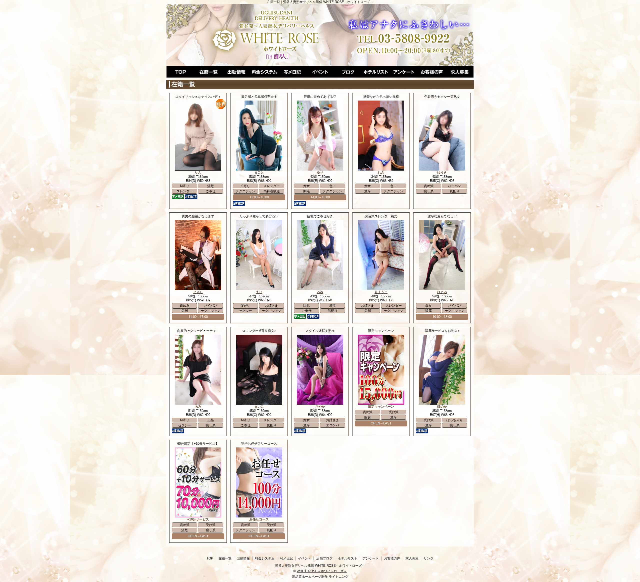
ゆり (320, 172)
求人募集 (460, 72)
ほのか (442, 406)
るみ (320, 292)
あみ (198, 406)
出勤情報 (236, 72)
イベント (320, 72)
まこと (259, 172)
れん (381, 172)
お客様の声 (432, 72)
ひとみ (442, 292)
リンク (429, 558)
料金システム (264, 72)
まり (259, 292)
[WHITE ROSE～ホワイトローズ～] (320, 35)
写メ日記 (292, 72)
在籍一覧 (208, 72)
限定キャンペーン (381, 406)
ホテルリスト (376, 72)
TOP (180, 72)
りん (198, 172)
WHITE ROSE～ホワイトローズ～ (322, 571)
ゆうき (442, 172)
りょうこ (381, 292)
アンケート (404, 72)
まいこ (259, 406)
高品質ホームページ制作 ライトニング (320, 576)
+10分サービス (198, 519)
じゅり (198, 292)
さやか (320, 406)
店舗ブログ (348, 72)
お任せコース (259, 519)
